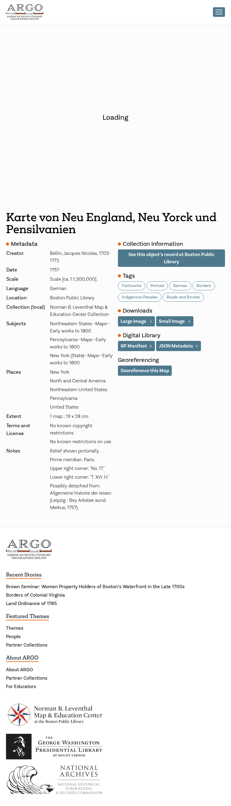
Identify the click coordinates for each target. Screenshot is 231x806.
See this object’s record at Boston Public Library (171, 258)
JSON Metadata (176, 346)
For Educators (21, 687)
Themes (14, 628)
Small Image (172, 321)
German (180, 286)
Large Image (134, 321)
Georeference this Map (145, 371)
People (13, 637)
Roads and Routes (183, 297)
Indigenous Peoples (140, 297)
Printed (157, 286)
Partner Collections (27, 645)
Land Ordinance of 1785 (31, 604)
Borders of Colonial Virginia (35, 595)
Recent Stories (24, 574)
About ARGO (22, 657)
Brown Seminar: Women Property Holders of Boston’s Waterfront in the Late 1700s (95, 587)
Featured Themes (27, 616)
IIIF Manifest (134, 346)
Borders (203, 286)
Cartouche (131, 286)
